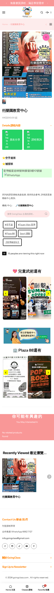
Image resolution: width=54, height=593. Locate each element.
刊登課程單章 (8, 526)
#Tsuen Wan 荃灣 (26, 224)
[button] (6, 3)
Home (5, 24)
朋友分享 (14, 139)
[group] (27, 65)
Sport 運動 (25, 233)
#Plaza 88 (10, 233)
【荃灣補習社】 (12, 242)
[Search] (42, 12)
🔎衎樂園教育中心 (24, 205)
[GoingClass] (27, 12)
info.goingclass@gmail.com (15, 538)
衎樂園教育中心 (11, 496)
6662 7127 (27, 531)
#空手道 (9, 224)
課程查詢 (36, 139)
